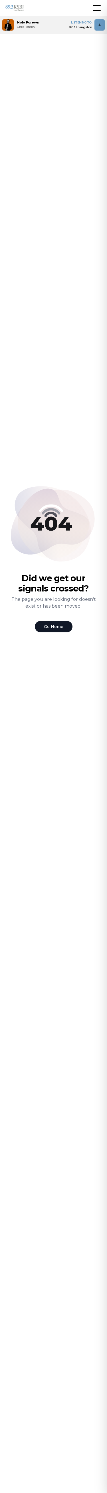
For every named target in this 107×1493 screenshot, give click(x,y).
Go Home (53, 626)
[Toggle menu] (96, 8)
